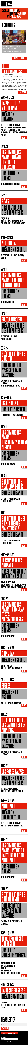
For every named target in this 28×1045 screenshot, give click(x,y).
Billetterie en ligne (9, 1033)
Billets (24, 137)
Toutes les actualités (19, 58)
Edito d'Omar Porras (12, 71)
